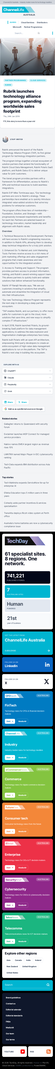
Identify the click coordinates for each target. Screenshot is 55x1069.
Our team (10, 1033)
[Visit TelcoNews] (19, 917)
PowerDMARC (40, 1065)
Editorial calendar (13, 1009)
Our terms (10, 1039)
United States (12, 973)
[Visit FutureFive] (19, 807)
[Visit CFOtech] (19, 696)
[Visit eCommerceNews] (19, 770)
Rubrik (8, 85)
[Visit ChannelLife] (19, 733)
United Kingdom (29, 966)
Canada (18, 960)
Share (10, 402)
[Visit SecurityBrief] (19, 880)
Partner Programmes (33, 27)
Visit (8, 721)
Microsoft (17, 27)
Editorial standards (14, 1015)
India (28, 960)
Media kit (22, 721)
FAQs (8, 1021)
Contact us (10, 1003)
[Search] (38, 33)
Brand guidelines (13, 997)
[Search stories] (48, 985)
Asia (8, 960)
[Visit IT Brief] (19, 843)
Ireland (38, 960)
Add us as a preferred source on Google (25, 409)
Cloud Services (27, 22)
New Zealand (12, 966)
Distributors (42, 22)
